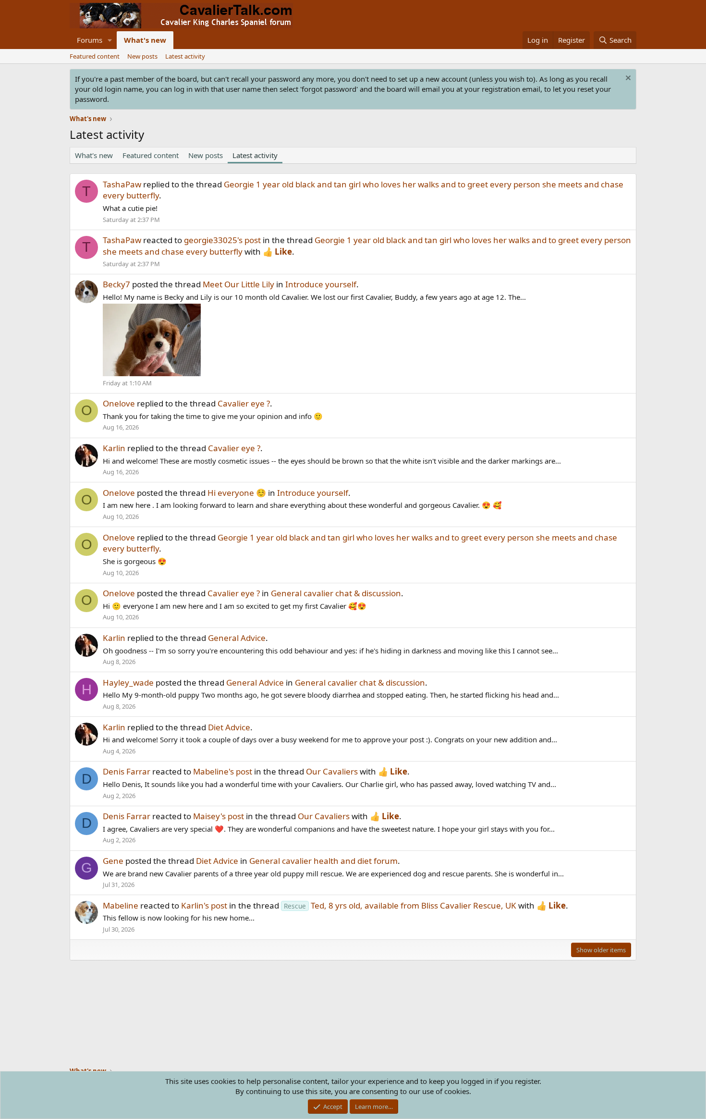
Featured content (95, 56)
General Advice (237, 637)
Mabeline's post (222, 771)
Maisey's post (218, 816)
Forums (89, 40)
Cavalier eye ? (244, 403)
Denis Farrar (126, 771)
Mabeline (120, 905)
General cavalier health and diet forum (323, 860)
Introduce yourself (320, 284)
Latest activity (185, 56)
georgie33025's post (222, 240)
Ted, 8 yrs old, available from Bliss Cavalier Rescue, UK (400, 905)
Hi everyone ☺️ (236, 492)
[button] (110, 40)
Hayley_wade (128, 682)
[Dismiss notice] (627, 79)
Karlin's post (204, 905)
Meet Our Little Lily (238, 284)
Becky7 (116, 284)
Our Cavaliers (332, 771)
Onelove (119, 403)
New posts (142, 56)
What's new (145, 40)
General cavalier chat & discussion (336, 593)
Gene (113, 860)
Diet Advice (229, 727)
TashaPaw (122, 184)
